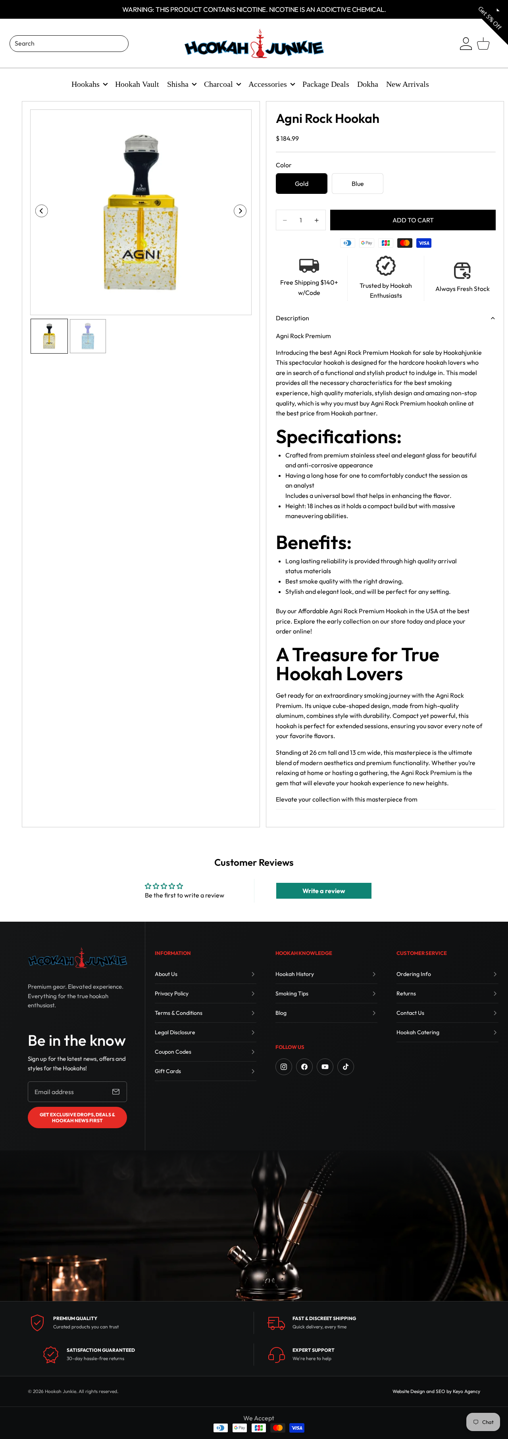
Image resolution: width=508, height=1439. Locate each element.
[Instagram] (283, 1066)
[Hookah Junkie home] (77, 957)
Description (292, 318)
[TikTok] (345, 1066)
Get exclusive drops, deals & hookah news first (77, 1117)
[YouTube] (325, 1066)
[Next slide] (243, 212)
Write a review (323, 891)
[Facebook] (304, 1066)
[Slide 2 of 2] (88, 336)
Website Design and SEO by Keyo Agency (436, 1391)
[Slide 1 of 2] (49, 336)
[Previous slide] (39, 212)
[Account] (466, 43)
